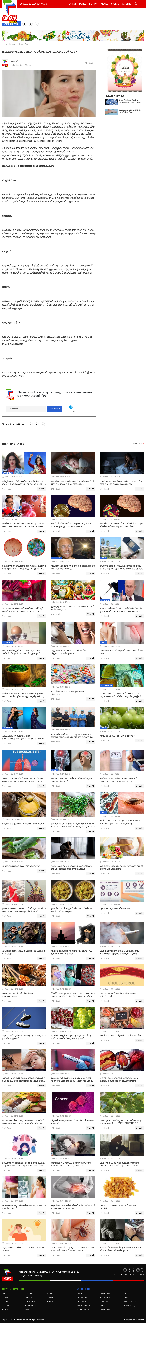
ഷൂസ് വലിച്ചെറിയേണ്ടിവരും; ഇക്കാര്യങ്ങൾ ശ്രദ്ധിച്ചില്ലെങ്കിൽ (24, 1037)
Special (28, 1310)
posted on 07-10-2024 (62, 862)
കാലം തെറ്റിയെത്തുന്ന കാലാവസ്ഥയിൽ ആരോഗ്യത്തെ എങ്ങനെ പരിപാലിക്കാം (23, 1122)
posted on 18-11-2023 (14, 1201)
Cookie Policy (129, 1306)
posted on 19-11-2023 (62, 1158)
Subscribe (55, 409)
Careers (126, 4)
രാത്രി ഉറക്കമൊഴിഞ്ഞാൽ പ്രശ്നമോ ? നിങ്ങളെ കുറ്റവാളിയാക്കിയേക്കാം (73, 483)
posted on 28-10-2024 (111, 774)
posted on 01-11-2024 (14, 774)
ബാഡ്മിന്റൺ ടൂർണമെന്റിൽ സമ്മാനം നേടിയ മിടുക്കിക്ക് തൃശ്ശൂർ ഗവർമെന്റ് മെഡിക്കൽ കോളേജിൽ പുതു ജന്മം (72, 736)
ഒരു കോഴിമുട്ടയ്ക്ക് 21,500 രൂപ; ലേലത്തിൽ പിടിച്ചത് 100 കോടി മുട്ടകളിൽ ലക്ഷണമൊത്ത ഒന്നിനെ (22, 652)
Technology (30, 1306)
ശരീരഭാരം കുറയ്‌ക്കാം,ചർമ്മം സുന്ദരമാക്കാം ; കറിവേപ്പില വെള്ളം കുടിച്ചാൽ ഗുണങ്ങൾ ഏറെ (23, 695)
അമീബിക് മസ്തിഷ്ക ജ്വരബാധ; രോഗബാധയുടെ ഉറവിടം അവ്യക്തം (71, 525)
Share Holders (83, 1306)
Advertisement (106, 1294)
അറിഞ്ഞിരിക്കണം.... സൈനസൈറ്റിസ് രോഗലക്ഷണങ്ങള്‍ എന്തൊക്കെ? (71, 1164)
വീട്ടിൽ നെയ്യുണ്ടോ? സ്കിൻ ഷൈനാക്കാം (23, 824)
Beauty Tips (23, 44)
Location (104, 1302)
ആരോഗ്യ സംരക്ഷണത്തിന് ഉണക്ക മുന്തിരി (118, 1207)
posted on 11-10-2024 (111, 816)
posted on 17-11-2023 (62, 1201)
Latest (72, 4)
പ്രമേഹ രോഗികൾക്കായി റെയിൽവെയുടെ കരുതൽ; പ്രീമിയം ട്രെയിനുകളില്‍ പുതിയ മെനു (120, 695)
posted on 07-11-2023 (62, 1243)
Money (82, 4)
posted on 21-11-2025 (14, 477)
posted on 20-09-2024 (62, 904)
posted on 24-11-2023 (14, 1158)
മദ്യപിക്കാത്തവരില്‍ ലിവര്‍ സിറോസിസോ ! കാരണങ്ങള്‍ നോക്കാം (73, 1207)
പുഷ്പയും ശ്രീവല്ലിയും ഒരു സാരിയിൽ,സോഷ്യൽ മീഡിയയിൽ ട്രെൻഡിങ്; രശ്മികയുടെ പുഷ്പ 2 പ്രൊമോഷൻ (23, 737)
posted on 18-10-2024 (62, 819)
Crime (50, 1302)
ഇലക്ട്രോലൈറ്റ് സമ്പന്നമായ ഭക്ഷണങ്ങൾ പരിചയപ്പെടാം (72, 608)
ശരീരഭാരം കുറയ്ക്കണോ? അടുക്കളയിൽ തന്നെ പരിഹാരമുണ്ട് (121, 867)
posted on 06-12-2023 (111, 1031)
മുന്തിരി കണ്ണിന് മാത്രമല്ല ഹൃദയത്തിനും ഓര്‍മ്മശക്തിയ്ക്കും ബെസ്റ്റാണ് (71, 1037)
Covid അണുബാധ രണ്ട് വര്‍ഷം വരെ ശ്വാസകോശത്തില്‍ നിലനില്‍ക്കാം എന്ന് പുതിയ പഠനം (73, 995)
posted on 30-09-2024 (14, 904)
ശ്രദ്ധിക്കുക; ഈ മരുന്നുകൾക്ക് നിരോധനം (67, 693)
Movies (104, 4)
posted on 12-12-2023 (14, 989)
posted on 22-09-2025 (62, 519)
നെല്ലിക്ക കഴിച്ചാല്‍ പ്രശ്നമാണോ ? (118, 736)
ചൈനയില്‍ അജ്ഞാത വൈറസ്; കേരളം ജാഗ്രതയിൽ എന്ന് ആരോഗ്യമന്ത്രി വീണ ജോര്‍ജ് (23, 1164)
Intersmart (140, 1320)
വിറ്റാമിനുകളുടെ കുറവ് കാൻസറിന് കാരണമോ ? (72, 1122)
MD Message (83, 1310)
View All (42, 489)
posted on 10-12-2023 (14, 1031)
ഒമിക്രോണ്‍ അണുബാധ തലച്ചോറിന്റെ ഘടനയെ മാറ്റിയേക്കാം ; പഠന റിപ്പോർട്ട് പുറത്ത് (71, 1080)
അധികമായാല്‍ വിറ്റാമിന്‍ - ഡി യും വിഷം (121, 1035)
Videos (50, 1294)
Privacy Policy (129, 1302)
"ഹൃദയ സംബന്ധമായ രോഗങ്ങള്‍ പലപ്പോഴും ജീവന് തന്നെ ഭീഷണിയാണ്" (120, 1079)
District (93, 4)
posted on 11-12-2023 (111, 989)
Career (103, 1306)
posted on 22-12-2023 (14, 946)
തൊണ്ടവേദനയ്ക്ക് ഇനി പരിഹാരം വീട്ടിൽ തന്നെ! (121, 652)
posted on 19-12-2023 (62, 946)
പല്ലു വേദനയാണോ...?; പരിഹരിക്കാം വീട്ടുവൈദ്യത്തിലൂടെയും (70, 652)
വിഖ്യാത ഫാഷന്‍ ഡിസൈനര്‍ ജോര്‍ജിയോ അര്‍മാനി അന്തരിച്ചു (73, 567)
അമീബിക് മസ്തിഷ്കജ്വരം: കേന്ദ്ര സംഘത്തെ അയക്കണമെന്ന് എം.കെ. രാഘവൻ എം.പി (24, 525)
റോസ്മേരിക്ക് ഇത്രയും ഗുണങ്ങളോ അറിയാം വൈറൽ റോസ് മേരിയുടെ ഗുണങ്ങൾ (73, 825)
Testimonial (105, 1298)
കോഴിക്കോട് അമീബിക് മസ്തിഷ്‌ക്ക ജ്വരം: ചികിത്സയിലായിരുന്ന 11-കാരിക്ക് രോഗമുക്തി (122, 525)
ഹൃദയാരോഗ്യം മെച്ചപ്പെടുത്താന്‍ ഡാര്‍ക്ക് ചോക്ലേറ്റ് (23, 952)
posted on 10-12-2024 (14, 689)
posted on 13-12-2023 (111, 946)
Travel (50, 1298)
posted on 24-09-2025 (14, 519)
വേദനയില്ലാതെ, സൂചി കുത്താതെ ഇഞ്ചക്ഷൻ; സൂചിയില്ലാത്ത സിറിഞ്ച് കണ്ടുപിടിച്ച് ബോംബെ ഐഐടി (122, 567)
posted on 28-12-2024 (111, 561)
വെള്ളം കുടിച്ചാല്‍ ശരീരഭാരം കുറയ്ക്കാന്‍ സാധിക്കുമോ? (24, 1207)
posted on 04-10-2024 (111, 862)
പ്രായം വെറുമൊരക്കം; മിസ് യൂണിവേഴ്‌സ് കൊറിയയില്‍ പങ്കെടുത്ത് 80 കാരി (24, 910)
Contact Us (82, 1298)
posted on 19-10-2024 (14, 819)
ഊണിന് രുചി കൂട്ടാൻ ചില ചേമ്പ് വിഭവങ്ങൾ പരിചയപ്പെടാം (71, 910)
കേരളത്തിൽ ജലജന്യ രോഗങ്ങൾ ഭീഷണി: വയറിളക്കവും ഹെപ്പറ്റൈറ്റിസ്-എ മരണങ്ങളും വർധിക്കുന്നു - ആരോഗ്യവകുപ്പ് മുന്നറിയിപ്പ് (24, 567)
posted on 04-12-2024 (14, 731)
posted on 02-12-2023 (62, 1116)
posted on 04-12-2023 (14, 1116)
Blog (125, 1294)
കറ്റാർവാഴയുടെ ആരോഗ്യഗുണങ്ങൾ (21, 866)
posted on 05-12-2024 (62, 687)
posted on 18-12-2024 (62, 602)
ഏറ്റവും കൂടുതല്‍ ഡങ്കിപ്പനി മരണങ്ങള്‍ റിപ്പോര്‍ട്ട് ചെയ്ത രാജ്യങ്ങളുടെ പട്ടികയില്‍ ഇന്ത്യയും (24, 1080)
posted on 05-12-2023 (14, 1074)
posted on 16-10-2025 (111, 477)
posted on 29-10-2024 (62, 774)
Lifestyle (12, 44)
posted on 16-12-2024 (62, 646)
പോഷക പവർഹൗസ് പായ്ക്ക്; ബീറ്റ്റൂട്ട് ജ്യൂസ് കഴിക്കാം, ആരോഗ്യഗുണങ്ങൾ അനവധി (22, 610)
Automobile (30, 1302)
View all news (136, 444)
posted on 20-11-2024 (62, 730)
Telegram (71, 411)
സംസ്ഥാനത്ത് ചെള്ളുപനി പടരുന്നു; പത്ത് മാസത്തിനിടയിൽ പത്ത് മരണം (72, 1249)
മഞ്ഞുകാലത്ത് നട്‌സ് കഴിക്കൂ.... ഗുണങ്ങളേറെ (19, 995)
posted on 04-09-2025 (62, 561)
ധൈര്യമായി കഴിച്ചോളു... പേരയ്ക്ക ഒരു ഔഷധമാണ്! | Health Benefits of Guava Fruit (120, 1122)
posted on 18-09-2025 (111, 519)
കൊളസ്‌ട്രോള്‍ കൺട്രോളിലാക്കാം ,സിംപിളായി (118, 995)
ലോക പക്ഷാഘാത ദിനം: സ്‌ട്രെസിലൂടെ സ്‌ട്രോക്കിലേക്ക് (71, 780)
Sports (115, 4)
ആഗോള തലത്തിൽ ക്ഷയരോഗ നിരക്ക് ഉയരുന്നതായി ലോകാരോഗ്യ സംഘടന (22, 780)
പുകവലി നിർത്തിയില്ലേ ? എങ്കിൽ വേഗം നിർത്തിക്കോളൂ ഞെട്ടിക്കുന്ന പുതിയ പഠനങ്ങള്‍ (120, 952)
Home (4, 44)
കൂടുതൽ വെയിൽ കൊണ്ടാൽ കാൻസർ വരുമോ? (23, 1249)
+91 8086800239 (134, 1274)
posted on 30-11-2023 (111, 1116)
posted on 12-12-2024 (111, 646)
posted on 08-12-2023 (62, 1031)
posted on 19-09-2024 (111, 904)
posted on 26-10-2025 (62, 477)
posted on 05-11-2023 (111, 1243)
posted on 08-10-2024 (14, 862)
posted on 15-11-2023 (111, 1201)
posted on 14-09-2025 (14, 561)
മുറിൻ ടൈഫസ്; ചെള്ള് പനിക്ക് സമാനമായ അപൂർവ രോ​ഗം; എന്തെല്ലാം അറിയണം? (120, 822)
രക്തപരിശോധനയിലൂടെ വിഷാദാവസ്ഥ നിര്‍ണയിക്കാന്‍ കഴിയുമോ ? (120, 1249)
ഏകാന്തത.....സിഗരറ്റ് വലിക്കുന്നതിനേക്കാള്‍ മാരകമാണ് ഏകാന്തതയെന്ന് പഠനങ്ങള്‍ (120, 1164)
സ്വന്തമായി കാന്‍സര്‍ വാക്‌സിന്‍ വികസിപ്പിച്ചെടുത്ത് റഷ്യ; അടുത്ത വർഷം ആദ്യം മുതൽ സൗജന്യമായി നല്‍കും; (121, 610)
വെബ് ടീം (16, 61)
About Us (81, 1294)
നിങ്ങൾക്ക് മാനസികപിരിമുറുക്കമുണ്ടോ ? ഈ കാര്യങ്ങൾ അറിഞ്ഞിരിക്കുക (72, 867)
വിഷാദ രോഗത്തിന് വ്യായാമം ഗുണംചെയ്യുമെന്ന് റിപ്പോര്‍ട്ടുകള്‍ (72, 952)
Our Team (81, 1302)
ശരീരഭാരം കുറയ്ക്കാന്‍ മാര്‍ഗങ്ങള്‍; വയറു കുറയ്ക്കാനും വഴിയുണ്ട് (119, 780)
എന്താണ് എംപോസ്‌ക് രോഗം (115, 908)
